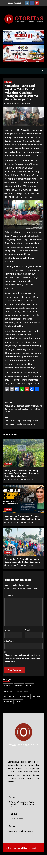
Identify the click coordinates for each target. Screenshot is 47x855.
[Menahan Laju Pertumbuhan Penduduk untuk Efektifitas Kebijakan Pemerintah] (23, 499)
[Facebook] (32, 3)
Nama (7, 630)
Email (28, 630)
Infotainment (22, 691)
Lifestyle (36, 696)
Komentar (9, 595)
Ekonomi (8, 686)
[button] (5, 71)
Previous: (23, 407)
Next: (21, 420)
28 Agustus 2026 (24, 479)
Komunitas (24, 696)
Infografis (8, 691)
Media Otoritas (11, 104)
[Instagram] (27, 3)
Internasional (10, 696)
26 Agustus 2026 (24, 565)
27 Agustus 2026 (24, 522)
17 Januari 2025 (24, 104)
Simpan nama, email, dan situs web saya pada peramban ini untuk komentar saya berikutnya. (22, 658)
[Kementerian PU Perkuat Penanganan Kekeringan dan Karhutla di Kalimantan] (23, 542)
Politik (18, 702)
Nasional (8, 82)
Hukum (29, 686)
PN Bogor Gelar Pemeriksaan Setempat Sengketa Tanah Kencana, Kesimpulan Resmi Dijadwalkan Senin (22, 473)
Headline (19, 686)
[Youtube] (37, 3)
